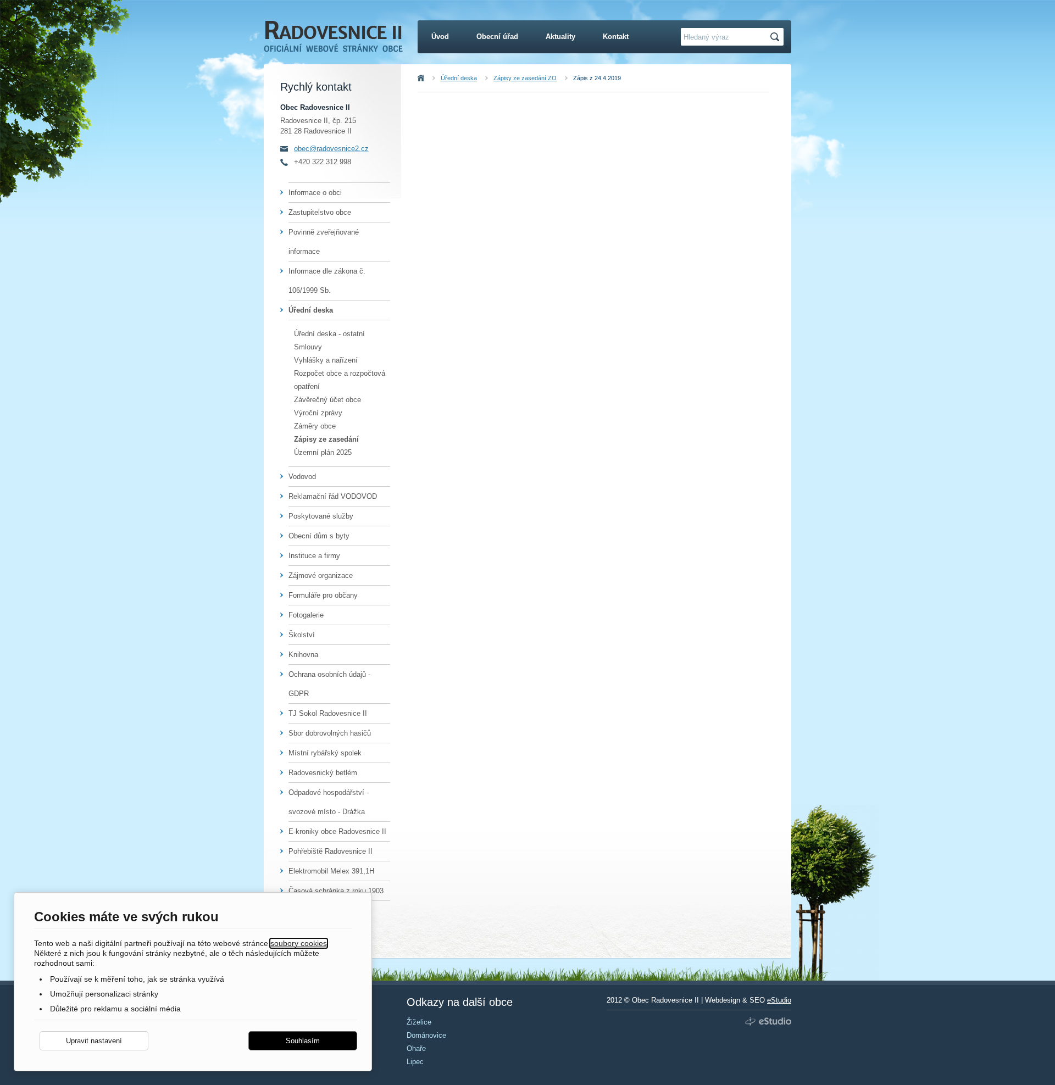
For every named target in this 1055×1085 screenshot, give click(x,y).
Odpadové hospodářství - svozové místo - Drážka (328, 802)
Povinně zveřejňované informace (323, 241)
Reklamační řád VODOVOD (332, 496)
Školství (301, 635)
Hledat (776, 37)
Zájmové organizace (320, 575)
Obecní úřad (497, 36)
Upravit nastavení (94, 1041)
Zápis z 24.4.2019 (597, 78)
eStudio (779, 1000)
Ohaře (416, 1048)
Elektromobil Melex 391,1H (331, 871)
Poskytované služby (320, 516)
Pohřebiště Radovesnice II (330, 851)
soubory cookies (298, 943)
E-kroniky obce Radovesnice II (337, 831)
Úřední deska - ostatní (329, 334)
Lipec (415, 1062)
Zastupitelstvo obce (319, 212)
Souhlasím (303, 1041)
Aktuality (560, 36)
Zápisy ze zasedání (326, 439)
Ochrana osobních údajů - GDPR (329, 684)
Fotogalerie (306, 615)
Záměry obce (315, 426)
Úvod (433, 78)
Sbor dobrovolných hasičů (329, 733)
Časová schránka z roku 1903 (336, 891)
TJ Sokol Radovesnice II (327, 713)
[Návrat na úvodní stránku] (333, 42)
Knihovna (303, 654)
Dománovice (426, 1035)
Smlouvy (308, 347)
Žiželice (419, 1022)
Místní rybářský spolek (325, 753)
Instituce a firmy (314, 556)
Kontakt (616, 36)
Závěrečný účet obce (327, 400)
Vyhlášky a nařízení (326, 360)
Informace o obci (315, 192)
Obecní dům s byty (318, 536)
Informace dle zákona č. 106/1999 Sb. (326, 280)
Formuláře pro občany (323, 595)
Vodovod (302, 476)
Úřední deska (459, 78)
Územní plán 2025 (323, 452)
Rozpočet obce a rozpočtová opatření (339, 380)
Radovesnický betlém (322, 773)
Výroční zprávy (318, 413)
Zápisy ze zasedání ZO (525, 78)
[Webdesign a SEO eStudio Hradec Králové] (767, 1022)
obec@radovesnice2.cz (331, 148)
